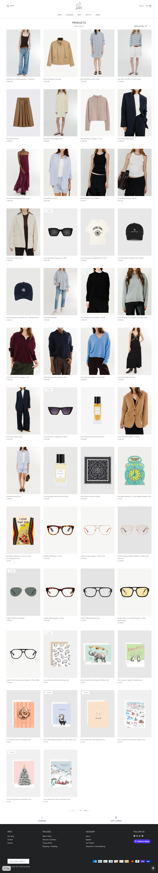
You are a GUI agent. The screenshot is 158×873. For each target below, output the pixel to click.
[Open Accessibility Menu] (153, 868)
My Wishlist (90, 843)
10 (80, 810)
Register (88, 839)
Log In (88, 836)
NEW (79, 15)
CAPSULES (69, 15)
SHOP (60, 15)
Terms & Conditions (49, 839)
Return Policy (47, 836)
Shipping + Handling (50, 846)
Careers (10, 843)
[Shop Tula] (79, 6)
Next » (86, 810)
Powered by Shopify (24, 867)
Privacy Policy (47, 843)
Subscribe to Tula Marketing (95, 846)
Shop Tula (15, 867)
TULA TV (88, 15)
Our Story (11, 836)
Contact (10, 839)
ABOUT (98, 15)
